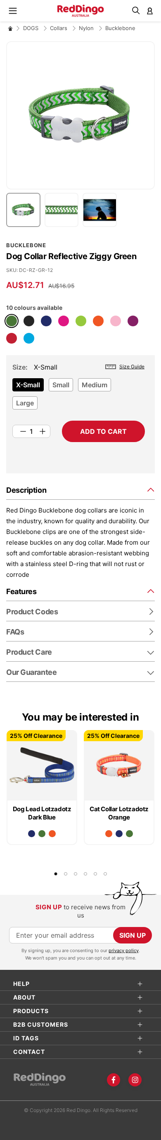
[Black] (29, 321)
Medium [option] (94, 385)
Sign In (150, 11)
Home (10, 28)
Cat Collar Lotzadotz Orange (119, 813)
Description (26, 490)
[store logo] (80, 11)
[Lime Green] (81, 321)
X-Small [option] (28, 385)
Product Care (29, 652)
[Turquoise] (29, 338)
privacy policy (124, 950)
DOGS (31, 28)
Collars (59, 28)
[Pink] (115, 321)
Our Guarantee (31, 672)
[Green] (12, 321)
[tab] (80, 490)
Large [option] (25, 403)
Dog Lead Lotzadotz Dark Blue (42, 813)
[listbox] (78, 396)
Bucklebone (120, 28)
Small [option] (60, 385)
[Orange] (98, 321)
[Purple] (133, 321)
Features (21, 591)
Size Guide (131, 366)
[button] (25, 210)
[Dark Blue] (46, 321)
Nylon (87, 28)
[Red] (11, 338)
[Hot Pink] (63, 321)
